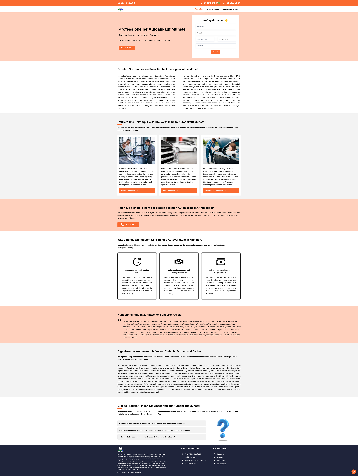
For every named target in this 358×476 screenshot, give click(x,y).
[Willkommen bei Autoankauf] (120, 9)
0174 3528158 (128, 3)
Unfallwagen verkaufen (214, 190)
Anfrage (220, 457)
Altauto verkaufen (128, 190)
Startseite (220, 454)
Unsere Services (127, 48)
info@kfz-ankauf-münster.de (195, 460)
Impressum (221, 461)
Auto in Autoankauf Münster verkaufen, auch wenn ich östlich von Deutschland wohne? (156, 430)
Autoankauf (199, 9)
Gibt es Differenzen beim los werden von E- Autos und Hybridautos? (148, 437)
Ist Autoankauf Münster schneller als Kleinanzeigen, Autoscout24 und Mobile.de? (153, 423)
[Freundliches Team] (120, 448)
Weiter (215, 52)
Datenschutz (221, 464)
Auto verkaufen (213, 9)
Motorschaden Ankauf (230, 9)
